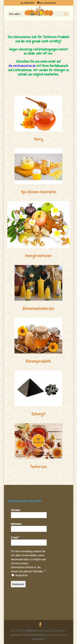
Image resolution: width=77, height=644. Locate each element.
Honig (38, 139)
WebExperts (38, 639)
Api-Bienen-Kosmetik (38, 192)
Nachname (16, 524)
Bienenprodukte (38, 361)
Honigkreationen (38, 255)
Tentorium (38, 466)
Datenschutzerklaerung (35, 635)
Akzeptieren (21, 575)
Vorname (15, 510)
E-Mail (15, 537)
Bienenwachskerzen (38, 308)
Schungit (38, 414)
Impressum (15, 635)
